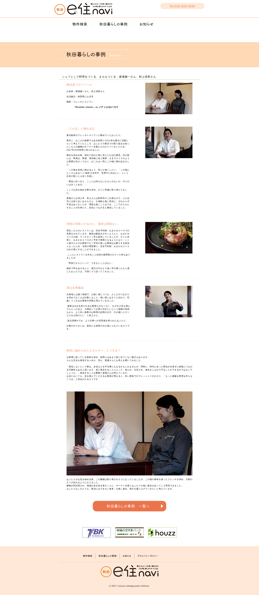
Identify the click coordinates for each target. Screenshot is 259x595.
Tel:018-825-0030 (182, 6)
